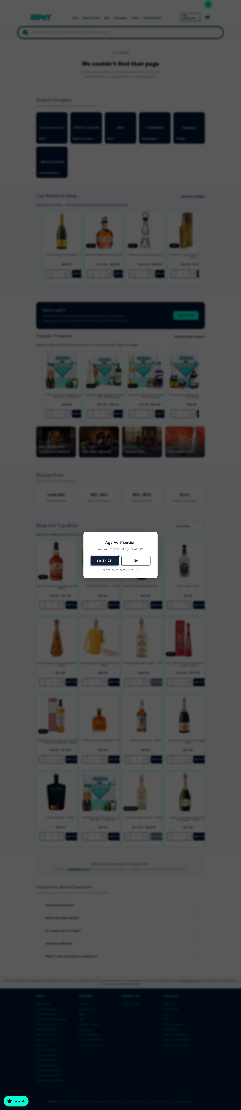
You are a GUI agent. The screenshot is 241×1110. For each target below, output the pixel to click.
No (136, 560)
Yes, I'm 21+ (105, 560)
